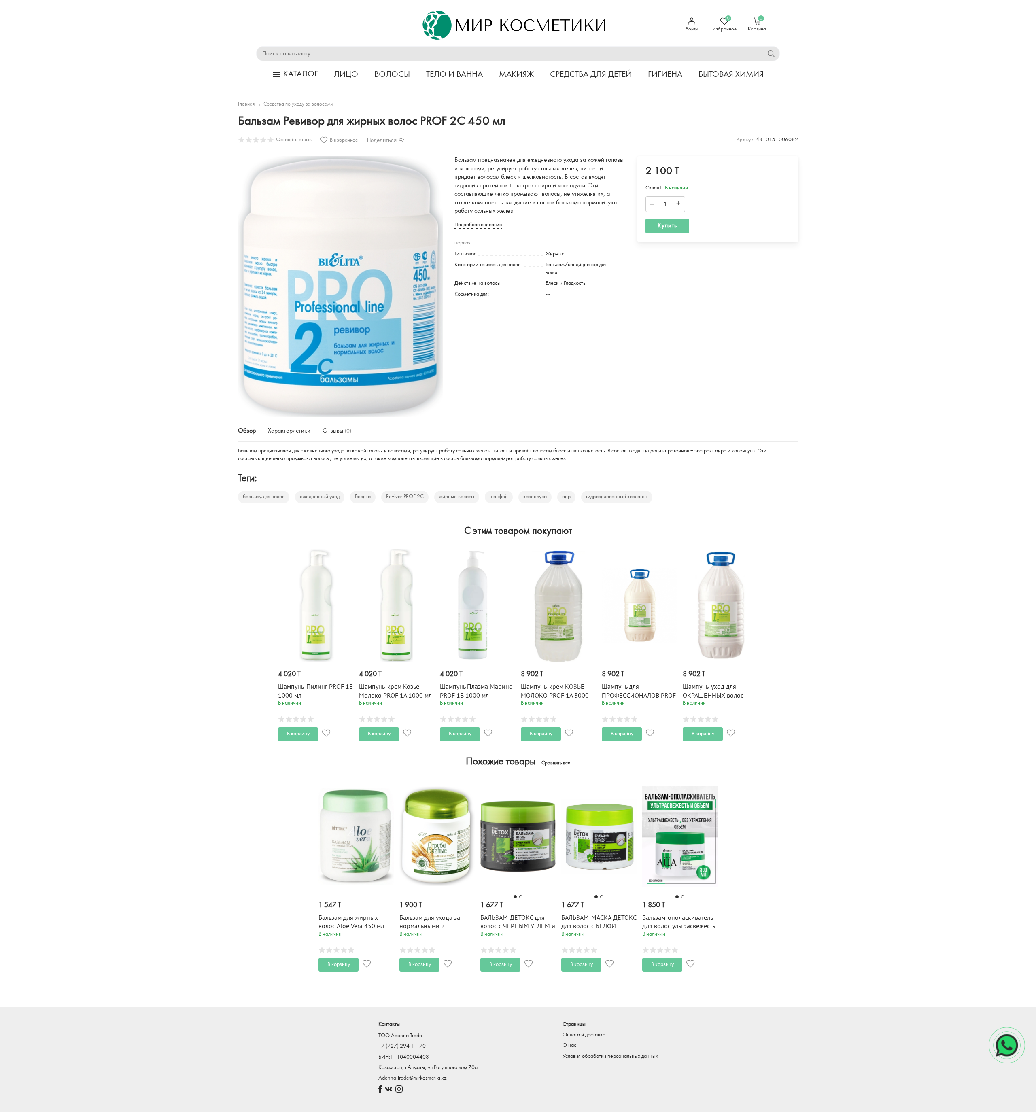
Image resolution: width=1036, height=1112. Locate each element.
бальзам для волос (263, 496)
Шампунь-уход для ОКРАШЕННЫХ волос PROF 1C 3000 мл (713, 695)
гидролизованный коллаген (617, 496)
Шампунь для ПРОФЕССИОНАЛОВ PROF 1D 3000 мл (639, 695)
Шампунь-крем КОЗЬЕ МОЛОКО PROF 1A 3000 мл (555, 695)
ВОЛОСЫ (392, 74)
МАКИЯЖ (516, 74)
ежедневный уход (320, 496)
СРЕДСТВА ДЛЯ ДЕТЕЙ (591, 74)
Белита (363, 496)
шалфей (499, 496)
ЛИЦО (346, 74)
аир (566, 496)
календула (535, 496)
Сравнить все (555, 763)
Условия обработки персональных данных (610, 1056)
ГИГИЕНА (665, 74)
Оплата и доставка (584, 1035)
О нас (569, 1045)
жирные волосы (456, 496)
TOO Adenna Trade (400, 1035)
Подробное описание (478, 224)
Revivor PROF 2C (405, 496)
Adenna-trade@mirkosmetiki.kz (412, 1078)
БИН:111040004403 (403, 1057)
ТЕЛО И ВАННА (454, 74)
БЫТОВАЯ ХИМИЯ (731, 74)
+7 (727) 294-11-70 (402, 1046)
